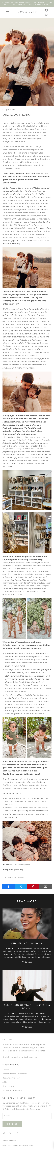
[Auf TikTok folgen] (17, 1133)
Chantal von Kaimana (26, 943)
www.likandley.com (21, 865)
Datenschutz (8, 1086)
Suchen (6, 1069)
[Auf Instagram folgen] (4, 1133)
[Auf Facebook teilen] (9, 886)
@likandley (18, 870)
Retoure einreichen (11, 1078)
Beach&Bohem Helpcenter (15, 1074)
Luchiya (25, 437)
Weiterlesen (27, 962)
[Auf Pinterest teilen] (33, 886)
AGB (5, 1082)
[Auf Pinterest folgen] (10, 1133)
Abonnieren (12, 1124)
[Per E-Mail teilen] (45, 886)
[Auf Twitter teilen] (21, 886)
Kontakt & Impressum (27, 1057)
